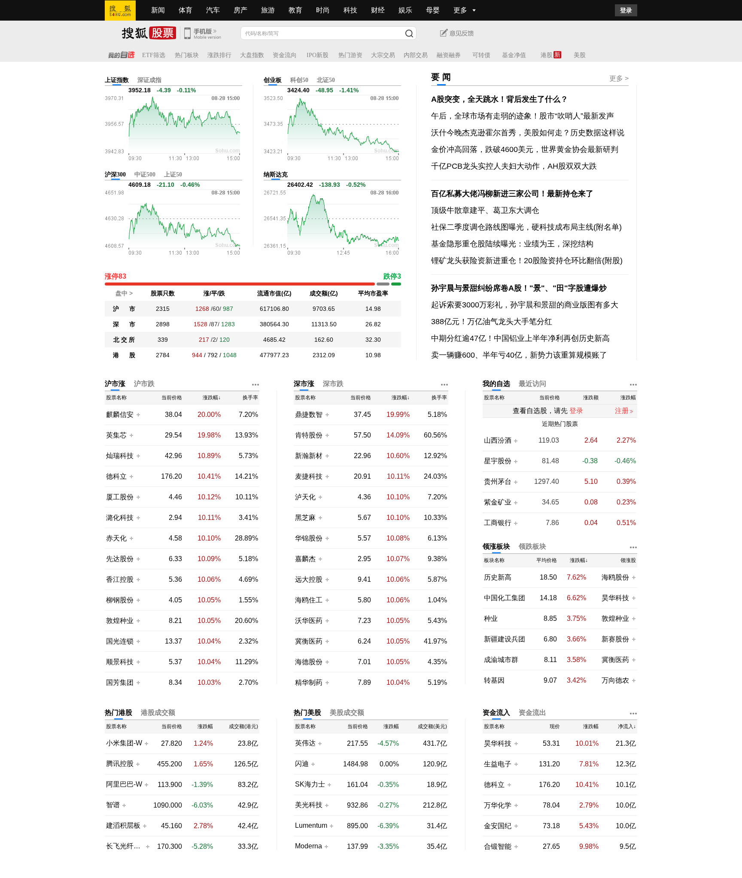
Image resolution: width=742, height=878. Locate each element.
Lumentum (311, 825)
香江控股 (120, 579)
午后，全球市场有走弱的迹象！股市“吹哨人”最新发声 (522, 116)
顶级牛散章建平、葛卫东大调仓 (485, 210)
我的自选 (496, 383)
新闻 (158, 10)
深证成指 (149, 80)
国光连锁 (120, 641)
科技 (350, 10)
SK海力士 (310, 784)
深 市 (124, 324)
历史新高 (497, 577)
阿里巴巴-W (124, 784)
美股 (580, 55)
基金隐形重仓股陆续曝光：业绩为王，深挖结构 (512, 244)
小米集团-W (124, 743)
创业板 (273, 80)
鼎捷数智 (308, 414)
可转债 (481, 55)
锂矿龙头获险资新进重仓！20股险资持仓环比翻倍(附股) (527, 260)
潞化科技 (120, 517)
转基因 (494, 680)
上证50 (173, 174)
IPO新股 (317, 55)
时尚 (323, 10)
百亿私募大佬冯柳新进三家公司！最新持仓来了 (512, 193)
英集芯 (116, 435)
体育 (185, 10)
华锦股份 (308, 538)
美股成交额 (347, 712)
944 (197, 355)
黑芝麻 (306, 517)
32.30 (373, 339)
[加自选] (137, 414)
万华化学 (497, 805)
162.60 (323, 339)
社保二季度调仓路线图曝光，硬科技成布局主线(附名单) (526, 227)
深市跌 (333, 383)
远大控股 (308, 579)
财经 (378, 10)
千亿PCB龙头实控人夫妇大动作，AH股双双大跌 (514, 166)
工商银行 (497, 523)
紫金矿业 (497, 502)
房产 (240, 10)
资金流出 (532, 712)
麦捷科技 (308, 476)
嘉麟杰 (306, 558)
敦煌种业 (120, 620)
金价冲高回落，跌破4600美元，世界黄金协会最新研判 (524, 149)
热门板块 (187, 55)
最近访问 (532, 383)
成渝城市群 (501, 659)
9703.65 (324, 308)
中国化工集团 (504, 598)
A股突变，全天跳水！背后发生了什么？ (499, 99)
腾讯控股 (120, 763)
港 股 (124, 355)
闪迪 (302, 763)
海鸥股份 (615, 577)
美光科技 (308, 805)
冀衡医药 (308, 641)
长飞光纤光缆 (124, 846)
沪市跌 (144, 383)
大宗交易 (383, 55)
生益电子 (497, 764)
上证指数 (117, 80)
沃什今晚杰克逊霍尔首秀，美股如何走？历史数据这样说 (527, 132)
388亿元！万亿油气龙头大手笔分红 (491, 321)
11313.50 (324, 324)
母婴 (433, 10)
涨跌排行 (219, 55)
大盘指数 (252, 55)
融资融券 (449, 55)
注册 (622, 410)
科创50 (299, 80)
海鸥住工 (308, 600)
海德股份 (308, 661)
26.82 (373, 324)
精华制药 (308, 682)
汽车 (213, 10)
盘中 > (124, 293)
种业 (491, 618)
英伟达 (305, 743)
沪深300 (115, 174)
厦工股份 (120, 497)
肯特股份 (308, 435)
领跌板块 (532, 546)
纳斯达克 (276, 174)
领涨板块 (496, 546)
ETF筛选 (153, 55)
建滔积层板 (123, 825)
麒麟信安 (120, 414)
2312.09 (324, 355)
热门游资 (350, 55)
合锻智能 (497, 846)
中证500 (144, 174)
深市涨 (304, 383)
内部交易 (416, 55)
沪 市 (124, 308)
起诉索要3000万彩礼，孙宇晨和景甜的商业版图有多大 (524, 305)
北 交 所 (124, 339)
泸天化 (306, 497)
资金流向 (285, 55)
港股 (547, 55)
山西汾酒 (497, 440)
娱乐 (405, 10)
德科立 (116, 476)
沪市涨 (115, 383)
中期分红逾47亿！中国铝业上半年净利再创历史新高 (520, 338)
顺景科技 (120, 661)
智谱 (113, 805)
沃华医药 (308, 620)
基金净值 (514, 55)
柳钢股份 (120, 600)
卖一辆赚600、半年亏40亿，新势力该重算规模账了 (519, 355)
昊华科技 (615, 598)
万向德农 (615, 680)
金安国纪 (497, 825)
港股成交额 (158, 712)
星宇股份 (497, 461)
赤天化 (116, 538)
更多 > (619, 78)
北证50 (326, 80)
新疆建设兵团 (504, 639)
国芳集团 (120, 682)
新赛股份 (615, 639)
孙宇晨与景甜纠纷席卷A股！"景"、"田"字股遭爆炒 (519, 288)
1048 (230, 355)
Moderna (308, 846)
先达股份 (120, 558)
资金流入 (496, 712)
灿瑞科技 (120, 455)
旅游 (268, 10)
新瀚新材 (308, 455)
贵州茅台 (497, 481)
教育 (295, 10)
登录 (626, 10)
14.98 (373, 308)
